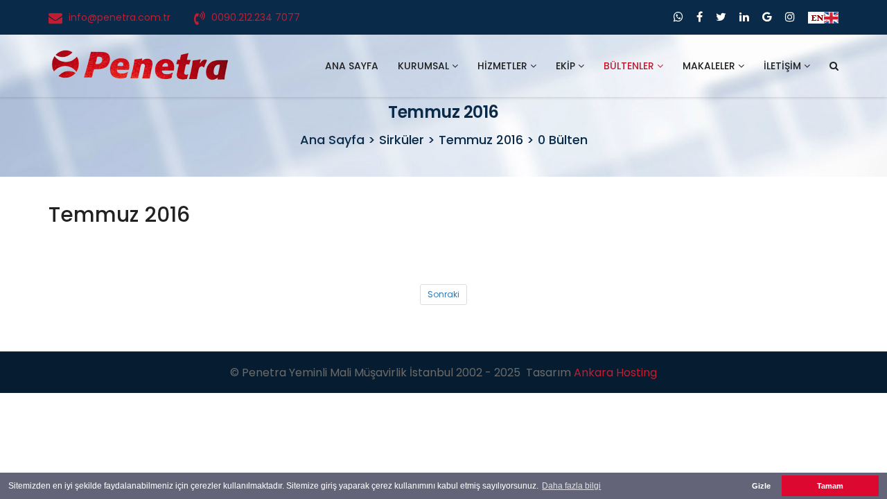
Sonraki (443, 294)
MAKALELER (710, 66)
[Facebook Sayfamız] (699, 17)
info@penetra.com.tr (119, 17)
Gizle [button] (761, 486)
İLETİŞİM (784, 66)
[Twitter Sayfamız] (721, 17)
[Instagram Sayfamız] (790, 17)
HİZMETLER (503, 66)
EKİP (567, 66)
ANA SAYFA (351, 66)
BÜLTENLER (630, 66)
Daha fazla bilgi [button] (571, 486)
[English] (823, 17)
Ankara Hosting (615, 372)
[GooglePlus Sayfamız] (767, 17)
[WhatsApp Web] (678, 17)
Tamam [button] (830, 486)
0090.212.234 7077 (255, 17)
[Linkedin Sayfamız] (744, 17)
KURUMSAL (425, 66)
